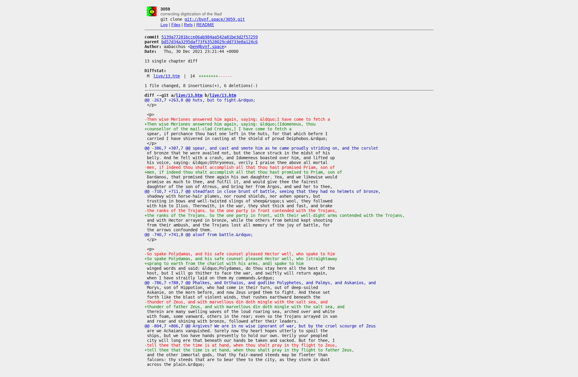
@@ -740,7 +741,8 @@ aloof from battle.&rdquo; (198, 234)
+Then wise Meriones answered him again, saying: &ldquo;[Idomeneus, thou (229, 124)
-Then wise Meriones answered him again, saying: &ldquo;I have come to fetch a (237, 119)
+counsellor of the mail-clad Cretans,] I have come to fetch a (217, 128)
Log (164, 24)
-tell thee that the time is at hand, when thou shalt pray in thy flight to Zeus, (240, 345)
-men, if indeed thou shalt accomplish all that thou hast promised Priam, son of (239, 167)
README (205, 24)
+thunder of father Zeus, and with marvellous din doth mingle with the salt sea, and (244, 306)
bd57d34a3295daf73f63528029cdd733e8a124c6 (209, 41)
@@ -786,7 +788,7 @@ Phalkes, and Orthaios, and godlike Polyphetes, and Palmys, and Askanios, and (260, 282)
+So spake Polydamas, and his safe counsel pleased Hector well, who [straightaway (240, 258)
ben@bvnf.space (207, 46)
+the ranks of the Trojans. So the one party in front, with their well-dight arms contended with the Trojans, (274, 215)
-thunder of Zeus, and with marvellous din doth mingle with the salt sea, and (236, 301)
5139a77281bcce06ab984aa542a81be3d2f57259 (209, 37)
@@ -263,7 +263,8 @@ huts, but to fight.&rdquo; (199, 100)
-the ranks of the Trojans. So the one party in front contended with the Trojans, (240, 210)
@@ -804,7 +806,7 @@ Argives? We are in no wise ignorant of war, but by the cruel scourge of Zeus (260, 326)
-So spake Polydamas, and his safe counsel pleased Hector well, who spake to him (239, 253)
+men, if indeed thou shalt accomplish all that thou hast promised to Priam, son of (243, 172)
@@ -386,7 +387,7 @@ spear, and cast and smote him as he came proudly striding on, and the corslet (261, 148)
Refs (188, 24)
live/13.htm (166, 76)
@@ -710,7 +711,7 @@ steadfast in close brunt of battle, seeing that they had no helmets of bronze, (262, 191)
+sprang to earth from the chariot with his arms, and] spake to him (223, 263)
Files (175, 24)
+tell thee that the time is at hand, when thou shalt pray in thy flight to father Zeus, (249, 350)
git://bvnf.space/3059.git (215, 19)
